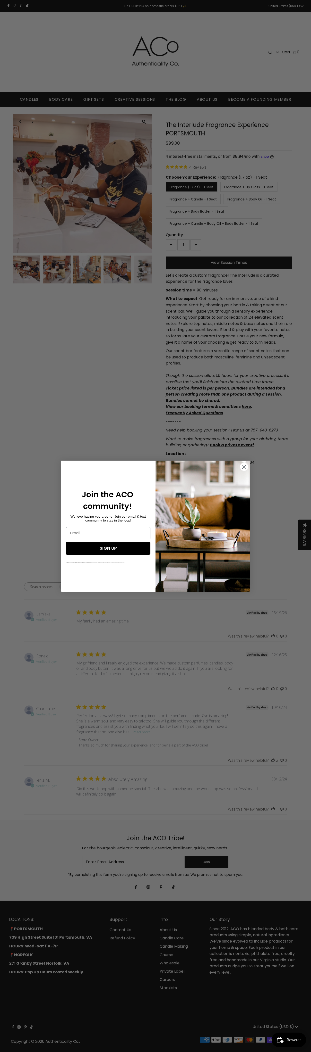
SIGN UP (108, 548)
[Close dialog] (244, 467)
